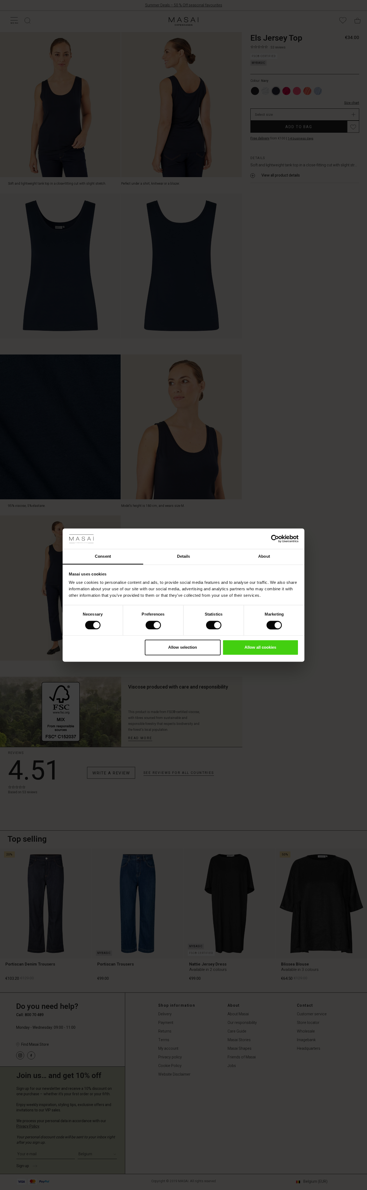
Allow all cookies (260, 647)
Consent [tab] (103, 556)
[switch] (153, 625)
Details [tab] (183, 556)
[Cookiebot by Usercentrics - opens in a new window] (274, 539)
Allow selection (182, 647)
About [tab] (264, 556)
